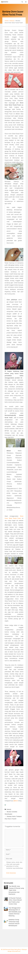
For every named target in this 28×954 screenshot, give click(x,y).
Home (6, 20)
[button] (22, 2)
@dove (15, 801)
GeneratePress (16, 951)
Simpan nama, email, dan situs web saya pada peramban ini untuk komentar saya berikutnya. (14, 865)
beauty (12, 20)
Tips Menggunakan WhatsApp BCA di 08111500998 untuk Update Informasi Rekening (15, 912)
